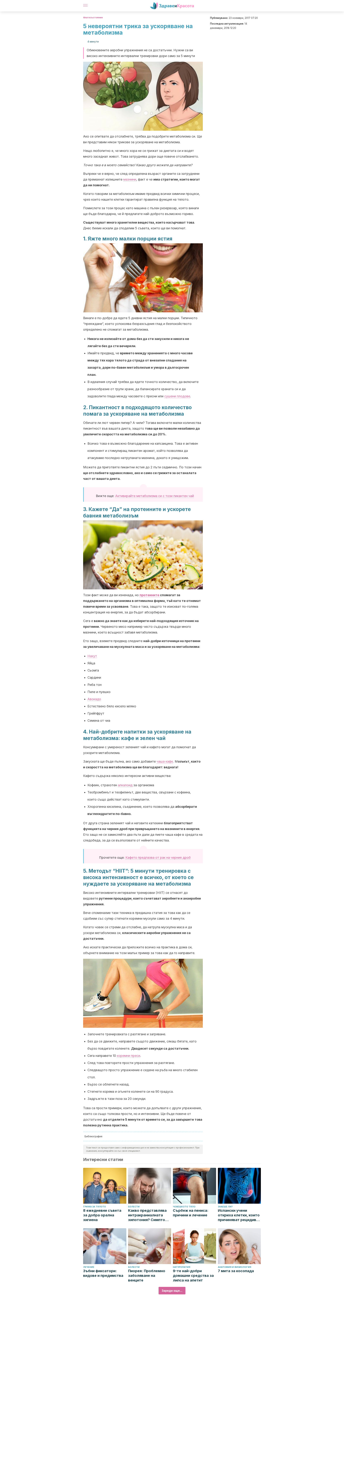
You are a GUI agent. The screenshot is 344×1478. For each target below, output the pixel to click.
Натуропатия (181, 1267)
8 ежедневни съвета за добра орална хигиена (102, 1215)
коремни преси (128, 1056)
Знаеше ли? (225, 1206)
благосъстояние (93, 17)
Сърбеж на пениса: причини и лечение (190, 1212)
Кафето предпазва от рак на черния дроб (158, 857)
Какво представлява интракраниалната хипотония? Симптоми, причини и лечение (149, 1215)
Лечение (88, 1267)
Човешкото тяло (184, 1206)
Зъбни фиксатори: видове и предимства (103, 1273)
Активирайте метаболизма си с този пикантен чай (154, 496)
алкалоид (125, 785)
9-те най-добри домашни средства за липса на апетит (193, 1275)
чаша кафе (165, 761)
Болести (134, 1206)
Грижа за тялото (94, 1206)
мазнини (129, 179)
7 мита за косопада (236, 1271)
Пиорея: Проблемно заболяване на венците (146, 1275)
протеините (150, 595)
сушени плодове (177, 396)
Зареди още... (172, 1290)
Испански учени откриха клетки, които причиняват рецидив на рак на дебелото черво (239, 1215)
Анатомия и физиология (234, 1267)
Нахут (92, 656)
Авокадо (94, 699)
